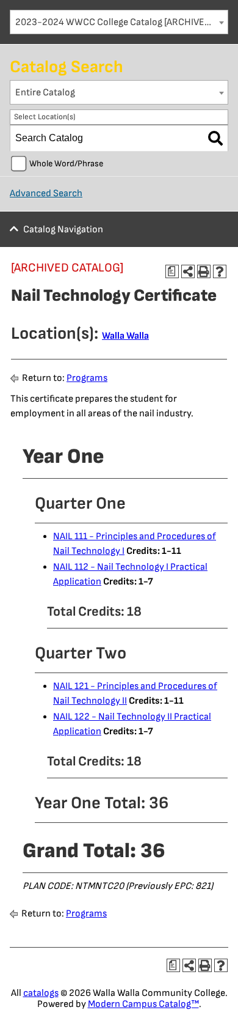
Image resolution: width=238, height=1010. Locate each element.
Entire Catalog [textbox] (45, 92)
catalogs (41, 993)
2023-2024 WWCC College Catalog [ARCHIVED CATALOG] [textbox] (121, 22)
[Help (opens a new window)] (219, 271)
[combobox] (119, 22)
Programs (87, 378)
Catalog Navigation (63, 229)
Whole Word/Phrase (66, 163)
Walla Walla (125, 336)
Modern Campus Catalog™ (143, 1004)
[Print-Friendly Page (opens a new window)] (204, 271)
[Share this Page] (188, 271)
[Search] (215, 138)
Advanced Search (46, 193)
